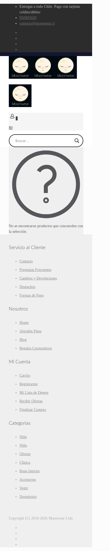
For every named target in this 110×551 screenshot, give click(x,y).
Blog (23, 340)
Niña (23, 437)
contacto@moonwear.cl (37, 23)
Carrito (24, 375)
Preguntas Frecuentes (35, 270)
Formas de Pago (31, 295)
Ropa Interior (29, 471)
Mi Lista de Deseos (33, 393)
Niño (23, 445)
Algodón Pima (30, 331)
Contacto (26, 261)
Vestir (23, 488)
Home (24, 323)
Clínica (24, 463)
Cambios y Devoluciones (38, 278)
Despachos (27, 287)
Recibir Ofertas (30, 401)
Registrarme (28, 384)
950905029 (27, 18)
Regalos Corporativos (35, 348)
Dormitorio (28, 497)
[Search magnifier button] (77, 140)
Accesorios (27, 480)
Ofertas (24, 454)
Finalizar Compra (32, 410)
